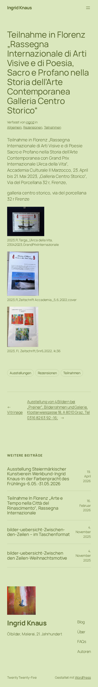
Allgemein (14, 127)
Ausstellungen (20, 373)
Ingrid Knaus (19, 7)
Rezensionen (32, 127)
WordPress (83, 677)
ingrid (30, 122)
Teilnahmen (52, 127)
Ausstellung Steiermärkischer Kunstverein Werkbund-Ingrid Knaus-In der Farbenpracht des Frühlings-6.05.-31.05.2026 (38, 476)
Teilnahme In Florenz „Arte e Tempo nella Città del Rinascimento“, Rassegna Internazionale (35, 505)
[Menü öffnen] (88, 8)
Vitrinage (15, 412)
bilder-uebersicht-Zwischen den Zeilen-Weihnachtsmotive (37, 555)
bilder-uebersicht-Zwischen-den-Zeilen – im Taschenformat (38, 532)
